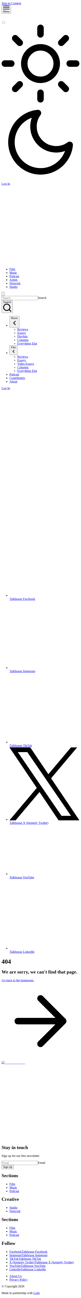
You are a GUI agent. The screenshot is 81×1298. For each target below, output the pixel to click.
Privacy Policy (18, 1279)
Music (13, 272)
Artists (13, 279)
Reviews (22, 329)
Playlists (22, 336)
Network (14, 283)
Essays (21, 333)
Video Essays (25, 363)
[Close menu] (3, 294)
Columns (23, 340)
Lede (36, 1293)
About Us (15, 1276)
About (13, 381)
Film (12, 269)
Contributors (17, 378)
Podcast (14, 276)
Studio (13, 286)
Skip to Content (11, 3)
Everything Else (27, 343)
